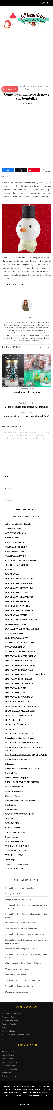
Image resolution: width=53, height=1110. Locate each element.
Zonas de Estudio (9, 1024)
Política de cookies (41, 1093)
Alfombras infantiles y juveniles (18, 523)
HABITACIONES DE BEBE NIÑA (20, 660)
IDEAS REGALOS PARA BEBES (20, 710)
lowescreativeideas (15, 284)
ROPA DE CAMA (13, 818)
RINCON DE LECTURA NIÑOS (19, 814)
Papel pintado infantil (14, 786)
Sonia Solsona (27, 103)
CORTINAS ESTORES (15, 555)
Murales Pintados (9, 1051)
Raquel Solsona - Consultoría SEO (33, 1095)
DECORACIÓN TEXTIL (16, 615)
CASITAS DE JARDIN (15, 542)
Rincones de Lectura (10, 1020)
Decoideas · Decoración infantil (17, 1087)
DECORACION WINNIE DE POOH (21, 619)
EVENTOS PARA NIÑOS (16, 637)
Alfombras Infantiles (10, 1069)
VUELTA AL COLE (14, 855)
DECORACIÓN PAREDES (17, 601)
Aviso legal (8, 1093)
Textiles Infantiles (9, 1076)
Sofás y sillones (11, 836)
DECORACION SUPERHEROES (20, 610)
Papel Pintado (7, 1058)
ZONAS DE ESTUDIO (15, 868)
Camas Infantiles (12, 537)
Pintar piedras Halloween (15, 893)
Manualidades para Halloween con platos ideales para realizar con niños (26, 941)
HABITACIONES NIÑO (15, 692)
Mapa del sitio (12, 1095)
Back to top (24, 1105)
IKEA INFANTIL (13, 719)
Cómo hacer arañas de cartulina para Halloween (23, 963)
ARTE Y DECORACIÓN (16, 533)
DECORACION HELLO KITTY (19, 596)
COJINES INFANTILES (16, 546)
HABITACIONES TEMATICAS (19, 697)
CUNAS (8, 569)
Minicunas (9, 763)
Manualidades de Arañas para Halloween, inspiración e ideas (26, 915)
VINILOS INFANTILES (15, 850)
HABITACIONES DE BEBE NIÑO (20, 665)
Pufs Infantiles (11, 809)
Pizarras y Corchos (13, 795)
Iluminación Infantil (9, 1072)
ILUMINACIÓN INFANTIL (17, 724)
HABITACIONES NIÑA (15, 688)
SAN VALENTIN (12, 827)
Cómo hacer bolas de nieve (26, 391)
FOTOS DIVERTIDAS (15, 647)
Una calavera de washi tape (15, 974)
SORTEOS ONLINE (14, 841)
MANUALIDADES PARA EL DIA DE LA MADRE (23, 749)
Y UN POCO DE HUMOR (16, 864)
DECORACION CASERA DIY (18, 583)
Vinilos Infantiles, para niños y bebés (16, 1034)
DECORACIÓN (12, 574)
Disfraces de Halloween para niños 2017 (21, 948)
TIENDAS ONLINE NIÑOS (17, 845)
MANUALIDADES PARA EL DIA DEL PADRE (26, 754)
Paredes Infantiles (9, 1031)
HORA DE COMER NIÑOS (17, 701)
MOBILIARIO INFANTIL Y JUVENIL (22, 768)
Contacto (46, 1090)
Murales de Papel (9, 1055)
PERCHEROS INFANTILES (17, 791)
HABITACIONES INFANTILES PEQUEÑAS (25, 674)
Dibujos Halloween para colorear (18, 899)
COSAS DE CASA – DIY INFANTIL (21, 560)
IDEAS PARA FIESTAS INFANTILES (22, 706)
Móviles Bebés (11, 773)
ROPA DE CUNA (13, 823)
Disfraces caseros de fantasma (16, 991)
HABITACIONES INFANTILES (19, 669)
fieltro (7, 278)
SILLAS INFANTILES (15, 832)
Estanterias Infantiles (14, 633)
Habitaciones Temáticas (11, 1013)
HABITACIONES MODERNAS (19, 683)
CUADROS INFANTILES (16, 564)
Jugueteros (9, 729)
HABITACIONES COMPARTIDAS (20, 656)
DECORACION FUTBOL (16, 592)
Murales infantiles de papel (16, 777)
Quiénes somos (35, 1090)
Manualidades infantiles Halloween (19, 738)
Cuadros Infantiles (9, 1065)
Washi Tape (10, 859)
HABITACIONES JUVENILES (18, 678)
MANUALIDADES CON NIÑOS (19, 733)
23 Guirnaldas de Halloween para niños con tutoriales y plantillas (26, 906)
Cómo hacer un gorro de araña (17, 968)
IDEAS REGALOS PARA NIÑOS (20, 715)
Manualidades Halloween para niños (19, 888)
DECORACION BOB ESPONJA (19, 578)
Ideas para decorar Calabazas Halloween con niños (25, 928)
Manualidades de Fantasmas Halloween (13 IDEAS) (25, 934)
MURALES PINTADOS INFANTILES (22, 782)
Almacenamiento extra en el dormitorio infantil (26, 414)
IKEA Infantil (7, 1027)
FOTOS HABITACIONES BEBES (20, 651)
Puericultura (10, 804)
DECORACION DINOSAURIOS (19, 587)
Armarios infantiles (13, 528)
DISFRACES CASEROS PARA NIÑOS (22, 628)
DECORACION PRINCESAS (18, 606)
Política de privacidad (23, 1093)
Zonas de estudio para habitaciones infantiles (26, 405)
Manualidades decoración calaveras (19, 986)
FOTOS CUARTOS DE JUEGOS (19, 642)
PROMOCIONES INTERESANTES (21, 800)
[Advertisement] (26, 54)
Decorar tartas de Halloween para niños (20, 922)
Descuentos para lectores (15, 624)
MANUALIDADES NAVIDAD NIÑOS (21, 742)
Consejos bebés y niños (14, 551)
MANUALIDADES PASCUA (17, 759)
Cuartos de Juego (9, 1017)
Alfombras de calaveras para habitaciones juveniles (24, 980)
